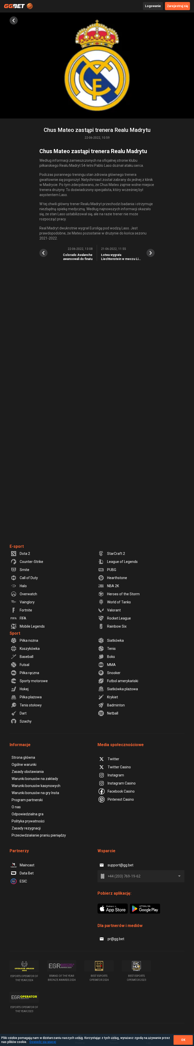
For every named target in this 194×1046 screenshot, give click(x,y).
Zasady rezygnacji (26, 828)
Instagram (116, 775)
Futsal (24, 665)
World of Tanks (119, 602)
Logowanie (153, 6)
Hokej (24, 689)
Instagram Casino (122, 783)
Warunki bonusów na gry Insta (35, 793)
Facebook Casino (121, 791)
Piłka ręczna (29, 673)
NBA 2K (113, 586)
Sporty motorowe (34, 681)
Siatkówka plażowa (122, 689)
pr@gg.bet (116, 939)
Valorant (114, 610)
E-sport (17, 546)
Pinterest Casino (121, 799)
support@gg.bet (120, 865)
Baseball (26, 657)
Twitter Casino (119, 767)
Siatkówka (115, 640)
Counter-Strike (31, 562)
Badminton (116, 705)
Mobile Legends (32, 626)
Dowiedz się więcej (43, 1042)
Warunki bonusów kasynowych (36, 786)
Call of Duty (29, 578)
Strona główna (23, 757)
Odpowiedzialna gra (27, 814)
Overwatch (28, 594)
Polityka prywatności (28, 821)
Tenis (111, 649)
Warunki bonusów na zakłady (35, 779)
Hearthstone (117, 578)
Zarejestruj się (177, 6)
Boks (111, 657)
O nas (16, 807)
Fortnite (26, 610)
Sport (15, 633)
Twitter (113, 759)
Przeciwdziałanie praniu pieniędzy (39, 835)
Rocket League (119, 618)
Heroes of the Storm (123, 594)
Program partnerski (27, 800)
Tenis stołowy (31, 705)
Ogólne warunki (24, 765)
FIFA (23, 618)
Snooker (113, 673)
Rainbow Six (117, 626)
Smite (24, 570)
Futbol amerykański (122, 681)
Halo (23, 586)
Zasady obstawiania (28, 772)
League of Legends (122, 562)
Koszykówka (30, 649)
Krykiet (112, 697)
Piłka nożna (29, 640)
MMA (111, 665)
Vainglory (27, 602)
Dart (23, 713)
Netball (112, 713)
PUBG (111, 570)
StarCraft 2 (116, 554)
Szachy (26, 721)
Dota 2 (25, 554)
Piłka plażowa (31, 697)
